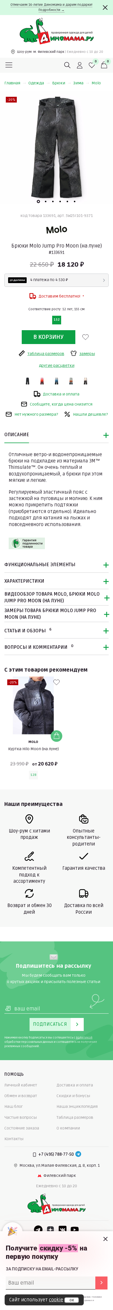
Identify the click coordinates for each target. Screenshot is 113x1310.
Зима (78, 83)
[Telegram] (78, 1154)
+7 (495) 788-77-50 (56, 1154)
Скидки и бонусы (73, 1095)
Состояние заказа (21, 1128)
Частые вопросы (20, 1117)
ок (72, 1300)
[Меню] (9, 65)
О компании (68, 1128)
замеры (87, 353)
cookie (56, 1300)
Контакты (13, 1138)
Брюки (58, 83)
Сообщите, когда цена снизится (61, 404)
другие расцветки (56, 365)
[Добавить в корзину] (56, 736)
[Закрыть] (105, 7)
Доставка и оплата (61, 394)
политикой (84, 1037)
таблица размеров (46, 353)
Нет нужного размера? (36, 414)
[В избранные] (85, 337)
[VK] (62, 1229)
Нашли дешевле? (90, 414)
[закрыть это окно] (105, 1239)
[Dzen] (50, 1229)
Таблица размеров (75, 1117)
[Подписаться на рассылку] (101, 1282)
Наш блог (13, 1106)
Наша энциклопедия (77, 1106)
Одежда (36, 83)
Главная (12, 83)
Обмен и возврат (20, 1095)
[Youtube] (74, 1229)
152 (57, 319)
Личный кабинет (20, 1085)
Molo (96, 83)
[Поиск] (67, 65)
